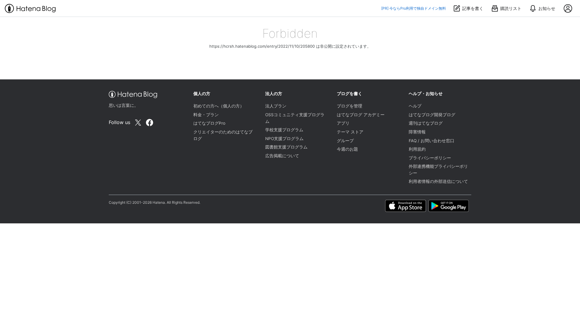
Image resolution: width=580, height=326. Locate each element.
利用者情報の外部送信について (438, 181)
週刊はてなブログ (426, 123)
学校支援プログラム (284, 129)
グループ (345, 140)
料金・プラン (206, 114)
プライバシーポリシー (430, 157)
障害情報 (417, 131)
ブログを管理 (349, 106)
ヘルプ (415, 106)
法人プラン (275, 106)
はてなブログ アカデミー (361, 114)
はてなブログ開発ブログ (432, 114)
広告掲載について (282, 155)
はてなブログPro (209, 123)
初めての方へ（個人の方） (218, 106)
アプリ (343, 123)
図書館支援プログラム (286, 147)
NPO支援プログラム (284, 138)
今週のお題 (347, 149)
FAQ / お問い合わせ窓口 (431, 140)
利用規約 (417, 149)
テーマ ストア (350, 131)
